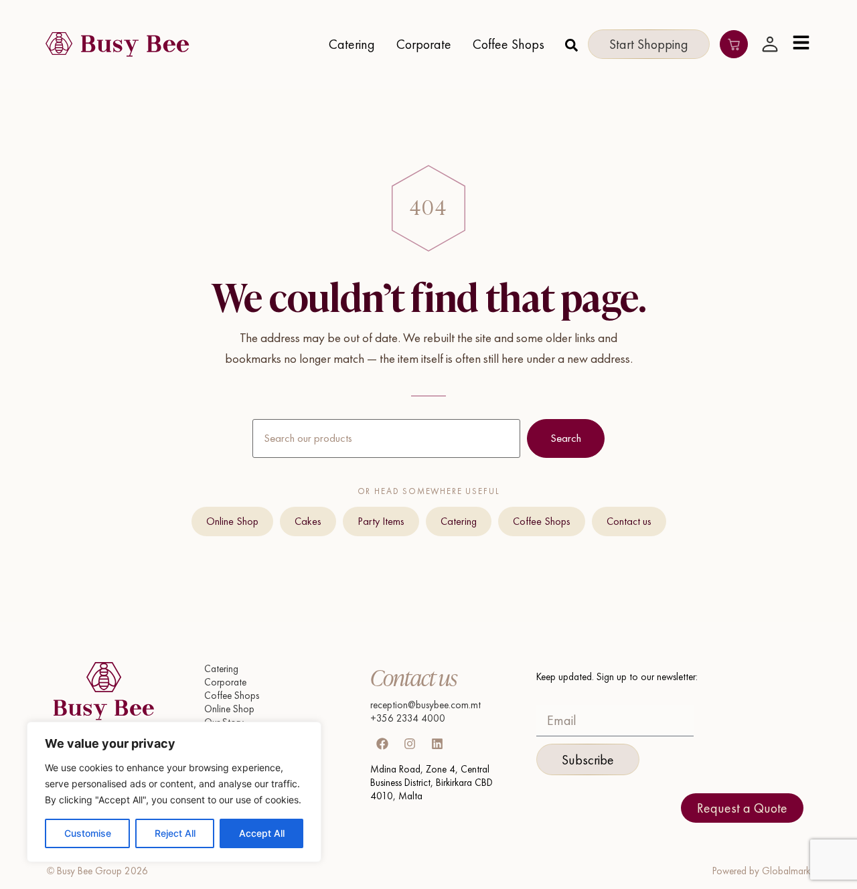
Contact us (629, 521)
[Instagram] (410, 744)
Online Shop (232, 521)
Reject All (175, 833)
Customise (87, 833)
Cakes (308, 521)
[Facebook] (382, 744)
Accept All (262, 833)
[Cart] (734, 44)
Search (565, 437)
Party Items (381, 521)
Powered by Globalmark (761, 871)
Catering (459, 521)
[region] (174, 792)
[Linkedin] (437, 744)
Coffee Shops (541, 521)
